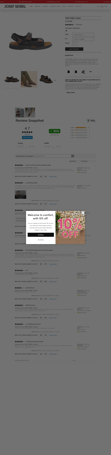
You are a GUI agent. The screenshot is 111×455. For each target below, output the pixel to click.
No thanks (41, 240)
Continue (41, 235)
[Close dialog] (83, 213)
